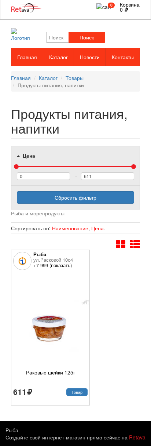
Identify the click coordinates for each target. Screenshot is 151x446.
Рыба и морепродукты (38, 213)
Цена (28, 155)
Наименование (70, 228)
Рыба (39, 254)
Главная (27, 57)
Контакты (123, 57)
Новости (90, 57)
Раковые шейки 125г (50, 372)
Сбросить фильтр (75, 197)
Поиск (87, 37)
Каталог (58, 57)
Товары (75, 77)
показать (60, 265)
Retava (137, 437)
